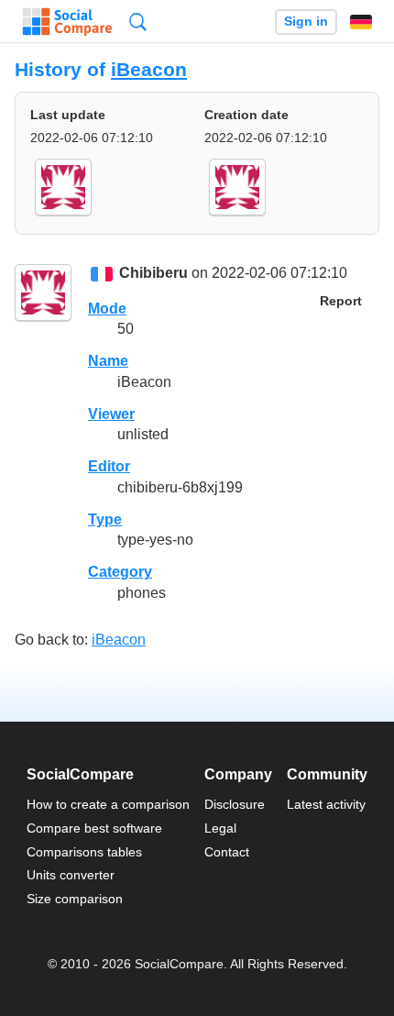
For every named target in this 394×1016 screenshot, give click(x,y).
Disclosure (234, 804)
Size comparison (75, 898)
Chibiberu (153, 274)
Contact (226, 852)
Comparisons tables (84, 852)
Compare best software (94, 828)
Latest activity (326, 804)
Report (341, 301)
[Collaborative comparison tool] (67, 22)
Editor (109, 466)
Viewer (111, 414)
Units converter (71, 874)
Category (120, 572)
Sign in (306, 21)
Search (138, 21)
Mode (107, 308)
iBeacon (149, 69)
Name (108, 361)
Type (105, 519)
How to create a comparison (108, 804)
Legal (220, 828)
